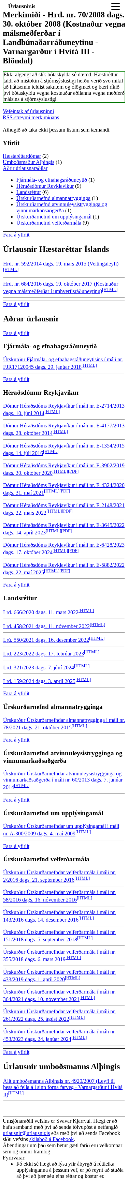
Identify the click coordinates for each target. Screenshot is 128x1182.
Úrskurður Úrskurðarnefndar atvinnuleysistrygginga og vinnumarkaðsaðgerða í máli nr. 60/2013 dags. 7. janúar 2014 (63, 780)
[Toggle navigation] (115, 6)
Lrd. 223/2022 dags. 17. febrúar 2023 (43, 654)
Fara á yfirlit (16, 235)
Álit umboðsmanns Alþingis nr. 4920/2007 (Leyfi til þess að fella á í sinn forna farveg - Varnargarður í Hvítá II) (63, 1087)
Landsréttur (28, 192)
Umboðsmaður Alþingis (28, 162)
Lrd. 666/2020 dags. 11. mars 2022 (41, 613)
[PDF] (73, 471)
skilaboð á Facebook (51, 1139)
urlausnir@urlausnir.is (26, 1133)
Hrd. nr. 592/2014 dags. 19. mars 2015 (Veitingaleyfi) (60, 264)
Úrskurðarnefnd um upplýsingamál (53, 216)
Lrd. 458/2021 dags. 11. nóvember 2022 (46, 626)
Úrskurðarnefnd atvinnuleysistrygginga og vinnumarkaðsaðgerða (61, 207)
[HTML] (10, 269)
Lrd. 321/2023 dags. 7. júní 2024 (38, 667)
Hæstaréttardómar (22, 156)
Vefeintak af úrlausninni (28, 111)
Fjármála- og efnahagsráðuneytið (51, 180)
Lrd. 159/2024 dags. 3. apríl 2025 (39, 681)
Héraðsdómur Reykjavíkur (45, 186)
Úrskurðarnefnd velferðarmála (48, 223)
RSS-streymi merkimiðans (31, 117)
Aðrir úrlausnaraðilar (25, 168)
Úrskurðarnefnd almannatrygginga (53, 198)
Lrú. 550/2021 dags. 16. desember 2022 (46, 640)
